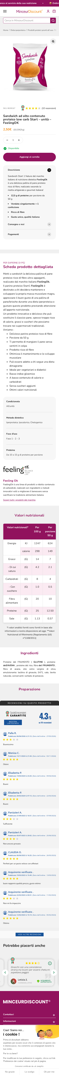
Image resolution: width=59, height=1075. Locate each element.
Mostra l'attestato (13, 722)
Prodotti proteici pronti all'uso (40, 30)
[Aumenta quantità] (19, 140)
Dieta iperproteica (18, 30)
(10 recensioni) (49, 108)
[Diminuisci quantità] (7, 140)
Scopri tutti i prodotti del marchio (19, 499)
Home (5, 30)
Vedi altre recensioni (29, 934)
